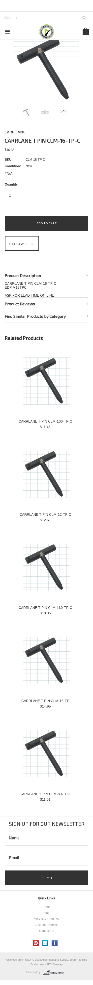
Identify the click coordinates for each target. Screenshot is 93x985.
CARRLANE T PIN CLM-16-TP (45, 701)
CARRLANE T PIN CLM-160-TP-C (45, 608)
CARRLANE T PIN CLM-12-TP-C (45, 514)
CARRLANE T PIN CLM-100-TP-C (45, 421)
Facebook (55, 943)
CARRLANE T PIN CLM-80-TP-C (45, 794)
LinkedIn (45, 943)
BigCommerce (55, 972)
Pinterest (36, 943)
